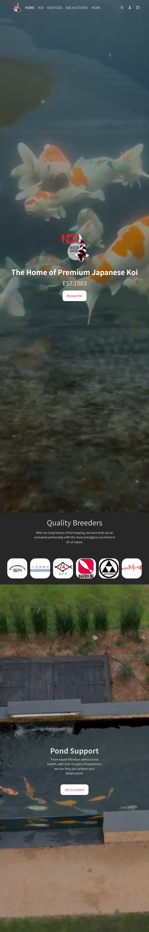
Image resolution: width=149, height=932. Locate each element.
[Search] (122, 7)
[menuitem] (96, 7)
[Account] (130, 7)
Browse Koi (74, 295)
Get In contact (74, 789)
